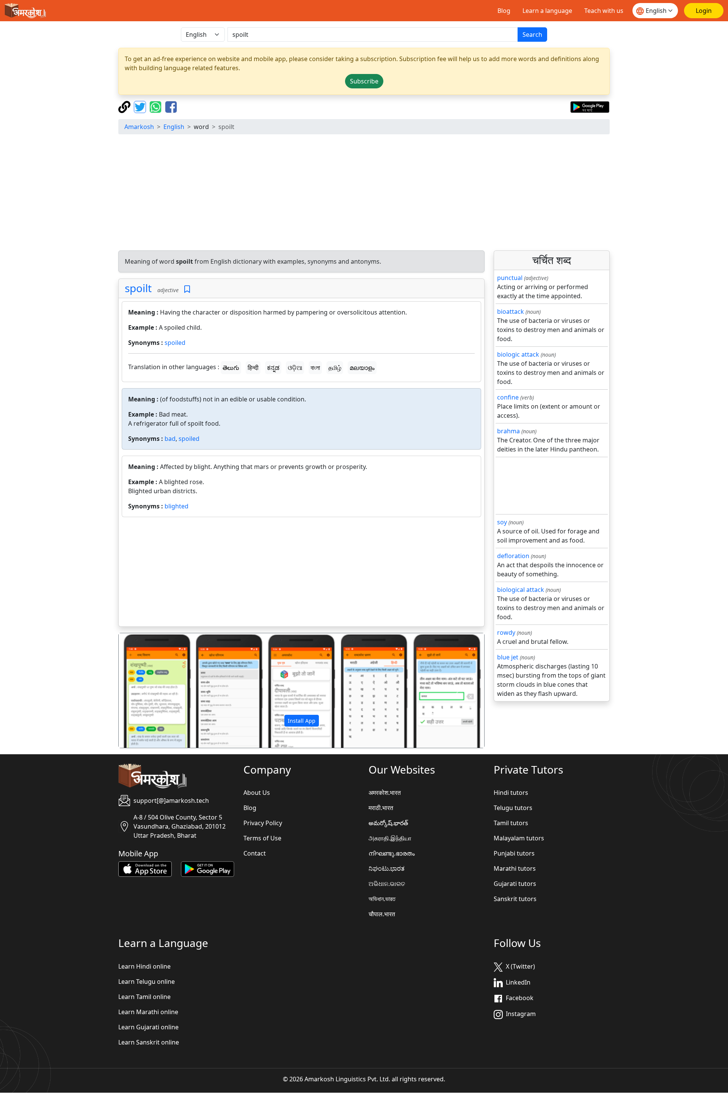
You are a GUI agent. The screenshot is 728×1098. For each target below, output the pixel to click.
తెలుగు (231, 367)
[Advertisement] (364, 193)
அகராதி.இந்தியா (390, 838)
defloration (513, 556)
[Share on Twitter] (141, 106)
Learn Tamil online (144, 997)
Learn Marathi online (148, 1012)
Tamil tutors (511, 823)
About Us (256, 792)
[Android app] (207, 868)
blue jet (507, 657)
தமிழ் (334, 367)
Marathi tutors (515, 868)
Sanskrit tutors (515, 899)
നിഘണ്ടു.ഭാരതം (392, 853)
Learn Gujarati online (148, 1027)
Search (532, 34)
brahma (508, 431)
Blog (503, 10)
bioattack (510, 311)
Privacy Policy (262, 823)
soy (502, 522)
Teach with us (603, 10)
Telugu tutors (513, 808)
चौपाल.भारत (382, 914)
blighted (176, 506)
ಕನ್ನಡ (273, 367)
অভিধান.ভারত (382, 899)
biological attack (520, 589)
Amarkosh (139, 127)
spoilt (138, 288)
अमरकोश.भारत (385, 792)
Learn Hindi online (144, 966)
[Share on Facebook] (171, 106)
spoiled (175, 342)
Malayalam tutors (519, 838)
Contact (254, 853)
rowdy (506, 632)
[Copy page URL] (125, 106)
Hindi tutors (511, 792)
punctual (509, 278)
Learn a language (547, 10)
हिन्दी (253, 367)
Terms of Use (262, 838)
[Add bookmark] (187, 289)
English (173, 127)
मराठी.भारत (381, 808)
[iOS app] (145, 868)
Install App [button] (301, 720)
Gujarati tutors (515, 883)
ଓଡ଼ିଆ (295, 367)
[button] (146, 690)
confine (508, 397)
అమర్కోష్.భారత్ (388, 823)
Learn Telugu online (146, 981)
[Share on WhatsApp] (156, 106)
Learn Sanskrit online (148, 1042)
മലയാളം (362, 367)
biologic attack (518, 354)
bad (170, 438)
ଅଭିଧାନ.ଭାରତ (387, 883)
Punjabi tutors (514, 853)
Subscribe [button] (364, 81)
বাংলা (315, 367)
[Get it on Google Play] (590, 106)
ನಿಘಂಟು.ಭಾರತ (387, 868)
